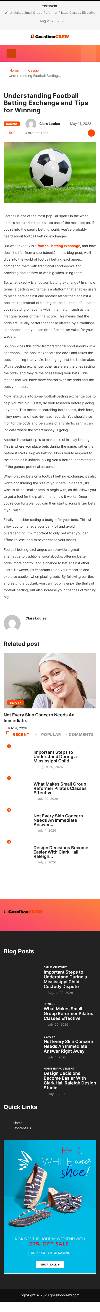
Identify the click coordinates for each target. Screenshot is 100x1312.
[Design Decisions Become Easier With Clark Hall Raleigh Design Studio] (21, 1080)
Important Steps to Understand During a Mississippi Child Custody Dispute (65, 979)
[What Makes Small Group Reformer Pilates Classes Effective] (21, 1014)
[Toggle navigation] (11, 53)
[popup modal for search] (88, 53)
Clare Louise (49, 123)
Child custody (45, 747)
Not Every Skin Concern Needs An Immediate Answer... (58, 820)
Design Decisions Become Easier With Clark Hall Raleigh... (60, 852)
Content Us (22, 1128)
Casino (33, 70)
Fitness (39, 779)
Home (14, 70)
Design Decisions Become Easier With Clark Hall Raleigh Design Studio (70, 1080)
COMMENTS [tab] (81, 734)
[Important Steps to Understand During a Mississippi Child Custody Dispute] (21, 978)
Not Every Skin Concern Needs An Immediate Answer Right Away (68, 1046)
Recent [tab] (21, 734)
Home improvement (48, 843)
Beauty (15, 702)
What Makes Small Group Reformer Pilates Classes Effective (50, 12)
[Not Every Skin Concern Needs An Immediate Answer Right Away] (21, 1047)
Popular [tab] (51, 734)
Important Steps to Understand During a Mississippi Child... (55, 756)
